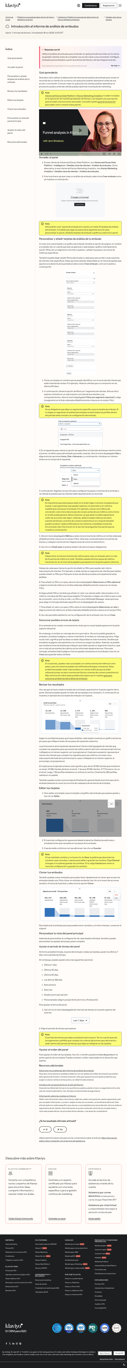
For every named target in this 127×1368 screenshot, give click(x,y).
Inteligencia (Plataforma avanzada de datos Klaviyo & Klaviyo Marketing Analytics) (78, 18)
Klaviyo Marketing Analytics (89, 95)
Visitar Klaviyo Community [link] (20, 1218)
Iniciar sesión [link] (94, 1218)
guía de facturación (107, 101)
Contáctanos (91, 5)
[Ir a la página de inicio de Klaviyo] (12, 5)
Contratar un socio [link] (57, 1218)
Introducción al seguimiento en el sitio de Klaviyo (61, 1085)
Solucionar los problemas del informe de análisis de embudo (66, 1070)
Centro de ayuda (9, 18)
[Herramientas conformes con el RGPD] (117, 1328)
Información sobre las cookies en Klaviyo (57, 1096)
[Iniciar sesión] (78, 5)
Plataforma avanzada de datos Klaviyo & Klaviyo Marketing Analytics (35, 18)
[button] (80, 201)
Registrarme (108, 5)
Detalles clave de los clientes (113, 18)
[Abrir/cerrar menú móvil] (120, 5)
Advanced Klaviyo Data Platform (60, 95)
